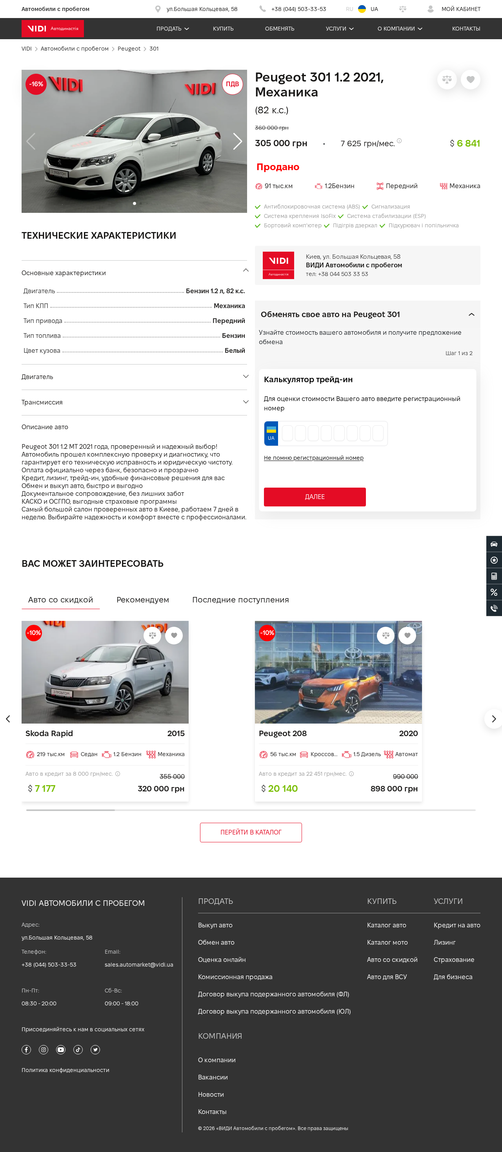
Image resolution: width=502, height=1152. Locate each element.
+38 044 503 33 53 (343, 274)
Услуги (336, 28)
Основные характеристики (64, 273)
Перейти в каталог (251, 832)
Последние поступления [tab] (240, 599)
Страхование (454, 959)
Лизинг (445, 942)
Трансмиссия (42, 402)
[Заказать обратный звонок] (494, 608)
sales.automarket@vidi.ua (139, 965)
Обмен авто (216, 942)
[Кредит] (494, 592)
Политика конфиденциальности (65, 1070)
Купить (223, 28)
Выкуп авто (215, 925)
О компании (396, 28)
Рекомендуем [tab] (142, 599)
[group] (134, 141)
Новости (211, 1094)
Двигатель (37, 377)
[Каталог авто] (494, 544)
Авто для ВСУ (387, 977)
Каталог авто (386, 925)
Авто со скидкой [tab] (60, 599)
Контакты (466, 28)
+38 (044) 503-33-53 (49, 965)
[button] (238, 141)
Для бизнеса (453, 977)
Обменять (280, 28)
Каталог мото (387, 942)
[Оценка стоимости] (494, 576)
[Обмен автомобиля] (494, 560)
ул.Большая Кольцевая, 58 (57, 937)
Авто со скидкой (392, 959)
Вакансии (213, 1077)
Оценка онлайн (222, 959)
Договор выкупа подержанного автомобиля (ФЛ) (273, 994)
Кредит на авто (457, 925)
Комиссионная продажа (235, 977)
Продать (169, 28)
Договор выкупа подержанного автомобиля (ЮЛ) (274, 1011)
